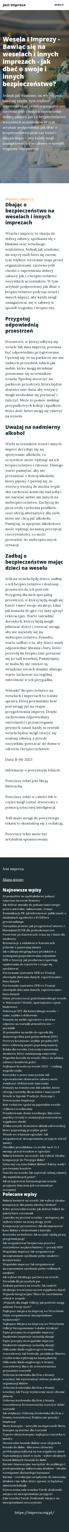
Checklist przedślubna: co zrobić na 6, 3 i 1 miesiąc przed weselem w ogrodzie (31, 1149)
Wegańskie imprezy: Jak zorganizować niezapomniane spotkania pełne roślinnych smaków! (32, 1268)
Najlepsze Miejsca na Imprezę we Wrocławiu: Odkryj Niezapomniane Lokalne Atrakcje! (33, 1326)
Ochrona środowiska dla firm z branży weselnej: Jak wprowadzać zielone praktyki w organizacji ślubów (33, 1379)
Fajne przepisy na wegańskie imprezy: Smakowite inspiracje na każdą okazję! (28, 1334)
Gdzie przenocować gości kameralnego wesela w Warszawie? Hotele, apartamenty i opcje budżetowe (34, 1002)
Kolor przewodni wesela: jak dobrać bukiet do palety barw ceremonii (33, 1211)
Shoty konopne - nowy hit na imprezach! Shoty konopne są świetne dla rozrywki (34, 1428)
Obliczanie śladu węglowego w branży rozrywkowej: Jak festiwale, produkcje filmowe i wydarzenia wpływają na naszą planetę (34, 1354)
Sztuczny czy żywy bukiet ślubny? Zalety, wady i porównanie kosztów (34, 1166)
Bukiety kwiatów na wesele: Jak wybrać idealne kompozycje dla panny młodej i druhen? (34, 1202)
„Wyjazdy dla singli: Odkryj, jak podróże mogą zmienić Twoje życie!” (33, 1305)
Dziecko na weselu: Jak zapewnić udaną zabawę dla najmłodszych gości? (34, 1175)
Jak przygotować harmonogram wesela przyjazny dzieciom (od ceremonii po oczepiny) (29, 1185)
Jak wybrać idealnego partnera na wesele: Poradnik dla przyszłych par (31, 1279)
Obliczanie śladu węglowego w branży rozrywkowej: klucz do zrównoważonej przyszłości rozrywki (29, 1366)
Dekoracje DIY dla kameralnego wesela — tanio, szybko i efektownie (31, 1013)
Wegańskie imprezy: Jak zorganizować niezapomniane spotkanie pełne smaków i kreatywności (31, 1256)
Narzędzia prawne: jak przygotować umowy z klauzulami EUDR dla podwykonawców (34, 928)
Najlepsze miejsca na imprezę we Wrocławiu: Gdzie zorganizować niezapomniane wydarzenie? (33, 1315)
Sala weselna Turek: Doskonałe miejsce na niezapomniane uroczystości (31, 1500)
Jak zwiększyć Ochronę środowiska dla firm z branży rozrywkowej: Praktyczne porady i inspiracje (33, 1417)
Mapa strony (13, 879)
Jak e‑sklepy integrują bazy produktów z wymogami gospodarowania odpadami (29, 953)
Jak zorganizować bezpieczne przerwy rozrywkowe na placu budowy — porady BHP (33, 1245)
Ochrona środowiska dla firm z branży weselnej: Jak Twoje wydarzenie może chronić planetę (34, 1392)
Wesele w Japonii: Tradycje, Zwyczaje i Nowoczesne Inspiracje (28, 1098)
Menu (58, 4)
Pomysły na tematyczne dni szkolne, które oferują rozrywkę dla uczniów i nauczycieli (31, 1090)
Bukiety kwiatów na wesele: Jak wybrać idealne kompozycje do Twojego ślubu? (34, 1158)
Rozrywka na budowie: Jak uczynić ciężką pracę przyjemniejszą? (34, 1236)
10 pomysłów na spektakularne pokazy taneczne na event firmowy (28, 898)
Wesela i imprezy (19, 199)
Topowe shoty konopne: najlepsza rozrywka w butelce (34, 1436)
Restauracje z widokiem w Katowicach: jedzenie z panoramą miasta (29, 945)
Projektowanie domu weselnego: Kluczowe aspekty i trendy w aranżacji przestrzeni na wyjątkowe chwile (32, 1117)
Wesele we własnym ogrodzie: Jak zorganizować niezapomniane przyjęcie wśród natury (34, 1139)
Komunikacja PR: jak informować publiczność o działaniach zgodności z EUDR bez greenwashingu (34, 917)
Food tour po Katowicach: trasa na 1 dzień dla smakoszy (34, 936)
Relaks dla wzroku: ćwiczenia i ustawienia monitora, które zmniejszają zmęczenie (30, 1051)
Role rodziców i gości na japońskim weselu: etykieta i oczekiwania (32, 1107)
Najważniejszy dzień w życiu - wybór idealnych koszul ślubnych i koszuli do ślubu (34, 1458)
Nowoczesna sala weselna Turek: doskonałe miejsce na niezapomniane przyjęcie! (32, 1492)
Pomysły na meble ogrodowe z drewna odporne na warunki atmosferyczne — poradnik (29, 1024)
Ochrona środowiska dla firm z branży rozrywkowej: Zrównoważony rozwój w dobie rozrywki (34, 1405)
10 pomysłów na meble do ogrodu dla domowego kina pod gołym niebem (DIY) (30, 1034)
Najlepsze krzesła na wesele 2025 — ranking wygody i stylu (32, 1068)
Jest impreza (14, 4)
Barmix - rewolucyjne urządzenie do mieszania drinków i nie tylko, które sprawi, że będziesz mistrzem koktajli (34, 1481)
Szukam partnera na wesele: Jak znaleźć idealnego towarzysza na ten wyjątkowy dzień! (34, 1288)
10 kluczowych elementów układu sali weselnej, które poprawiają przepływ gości (34, 1128)
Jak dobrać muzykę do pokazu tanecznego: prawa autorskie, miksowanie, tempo (32, 907)
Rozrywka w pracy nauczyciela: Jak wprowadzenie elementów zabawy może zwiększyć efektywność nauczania (30, 1079)
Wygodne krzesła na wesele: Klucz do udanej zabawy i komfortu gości (33, 1060)
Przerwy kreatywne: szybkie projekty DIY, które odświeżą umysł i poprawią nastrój (31, 1043)
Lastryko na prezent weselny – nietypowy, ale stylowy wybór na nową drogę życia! (33, 1219)
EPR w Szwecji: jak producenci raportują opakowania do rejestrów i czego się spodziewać (30, 964)
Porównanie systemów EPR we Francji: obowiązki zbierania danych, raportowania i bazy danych (32, 977)
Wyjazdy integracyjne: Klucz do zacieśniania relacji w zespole (32, 1296)
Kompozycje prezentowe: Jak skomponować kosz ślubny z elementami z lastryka (33, 1228)
